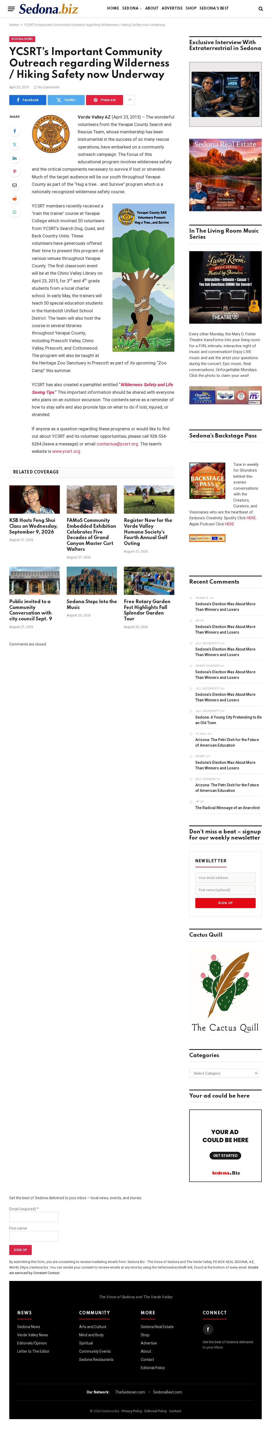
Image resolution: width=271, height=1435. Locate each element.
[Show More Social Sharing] (129, 100)
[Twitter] (14, 144)
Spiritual (86, 1343)
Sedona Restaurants (96, 1359)
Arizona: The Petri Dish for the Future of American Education (227, 742)
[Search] (260, 9)
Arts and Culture (92, 1327)
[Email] (14, 185)
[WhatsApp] (14, 212)
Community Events (95, 1351)
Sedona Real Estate (157, 1327)
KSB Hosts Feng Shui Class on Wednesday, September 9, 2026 (33, 526)
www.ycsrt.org (66, 451)
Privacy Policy (132, 1411)
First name (18, 1228)
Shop (191, 8)
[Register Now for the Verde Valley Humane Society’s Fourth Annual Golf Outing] (149, 499)
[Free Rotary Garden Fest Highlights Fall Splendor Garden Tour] (149, 581)
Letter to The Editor (33, 1351)
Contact (147, 1359)
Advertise (172, 8)
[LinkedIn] (14, 158)
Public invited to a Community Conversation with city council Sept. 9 (30, 610)
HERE (251, 518)
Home (113, 8)
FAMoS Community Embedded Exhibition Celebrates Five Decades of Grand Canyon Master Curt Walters (91, 535)
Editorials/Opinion (32, 1343)
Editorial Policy (153, 1368)
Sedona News (22, 39)
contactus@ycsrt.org (117, 443)
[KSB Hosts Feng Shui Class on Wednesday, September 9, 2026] (34, 499)
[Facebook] (14, 131)
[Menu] (11, 9)
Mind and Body (91, 1335)
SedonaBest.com (167, 1392)
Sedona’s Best (214, 8)
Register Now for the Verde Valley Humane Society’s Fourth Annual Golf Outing (148, 532)
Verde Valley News (32, 1335)
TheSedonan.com (130, 1392)
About (152, 8)
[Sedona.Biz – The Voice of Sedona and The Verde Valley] (49, 8)
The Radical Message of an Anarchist (227, 808)
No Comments (49, 87)
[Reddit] (14, 198)
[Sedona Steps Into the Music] (92, 581)
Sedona (130, 8)
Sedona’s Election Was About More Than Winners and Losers (225, 607)
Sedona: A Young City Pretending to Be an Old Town (228, 720)
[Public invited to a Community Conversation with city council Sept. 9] (34, 581)
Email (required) (24, 1209)
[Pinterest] (14, 171)
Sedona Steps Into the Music (92, 604)
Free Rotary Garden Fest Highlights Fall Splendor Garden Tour (147, 610)
